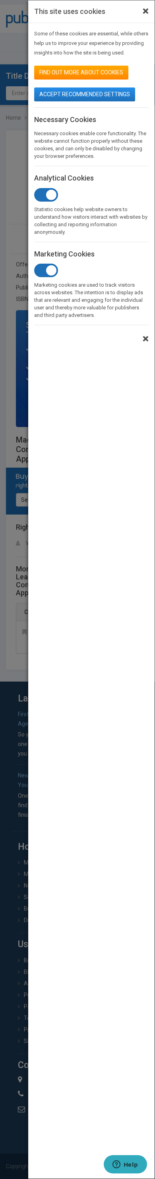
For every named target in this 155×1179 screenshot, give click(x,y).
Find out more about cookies (81, 72)
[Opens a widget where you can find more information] (125, 1165)
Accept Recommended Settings (84, 94)
